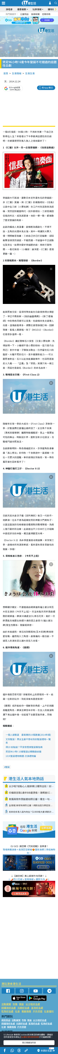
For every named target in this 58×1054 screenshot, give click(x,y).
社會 (17, 1011)
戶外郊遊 (37, 1011)
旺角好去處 (7, 1011)
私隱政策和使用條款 (30, 1037)
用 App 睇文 (47, 87)
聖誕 (7, 766)
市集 (15, 1004)
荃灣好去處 (37, 1007)
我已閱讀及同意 (29, 1042)
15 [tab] (28, 23)
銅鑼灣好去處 (8, 1007)
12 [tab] (36, 20)
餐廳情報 (26, 1011)
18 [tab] (36, 23)
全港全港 (30, 73)
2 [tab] (25, 17)
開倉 (21, 1004)
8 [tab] (25, 20)
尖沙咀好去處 (33, 1004)
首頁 (5, 73)
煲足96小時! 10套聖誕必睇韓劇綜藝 (23, 751)
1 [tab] (22, 17)
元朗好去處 (23, 1007)
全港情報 (16, 73)
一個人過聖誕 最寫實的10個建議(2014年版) (28, 734)
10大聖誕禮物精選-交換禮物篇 (21, 756)
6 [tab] (36, 17)
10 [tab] (31, 20)
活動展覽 (6, 1004)
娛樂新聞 (35, 14)
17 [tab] (34, 23)
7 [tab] (22, 20)
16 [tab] (31, 23)
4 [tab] (31, 17)
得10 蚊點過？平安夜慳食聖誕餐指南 (24, 747)
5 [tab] (34, 17)
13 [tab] (22, 23)
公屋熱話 (24, 14)
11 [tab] (34, 20)
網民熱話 (5, 1020)
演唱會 (9, 9)
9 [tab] (28, 20)
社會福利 (49, 1011)
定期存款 (46, 14)
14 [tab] (25, 23)
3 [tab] (28, 17)
